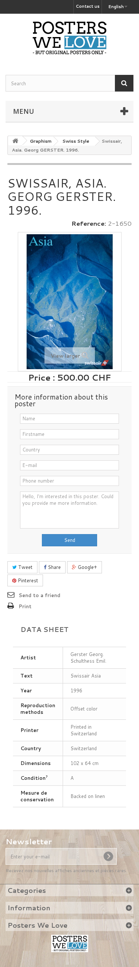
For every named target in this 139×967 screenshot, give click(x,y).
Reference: (89, 223)
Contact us (88, 6)
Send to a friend (39, 595)
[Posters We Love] (69, 37)
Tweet (25, 567)
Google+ (86, 567)
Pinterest (27, 580)
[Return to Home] (15, 140)
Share (53, 567)
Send (69, 540)
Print (25, 606)
